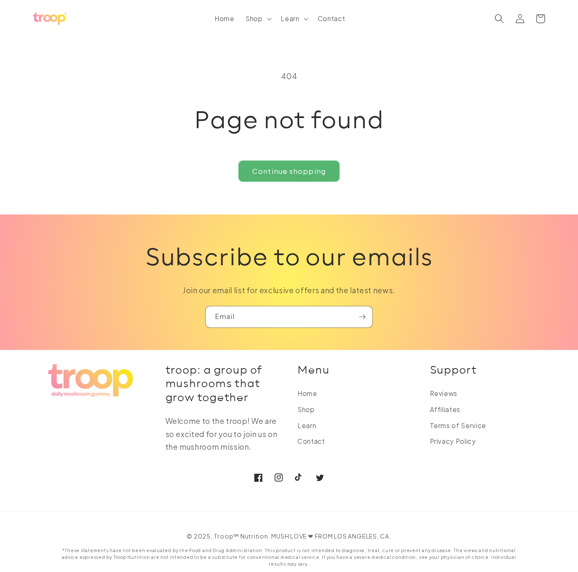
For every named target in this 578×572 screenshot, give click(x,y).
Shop (306, 409)
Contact (311, 441)
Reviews (444, 393)
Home (307, 393)
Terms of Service (458, 425)
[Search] (499, 18)
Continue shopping (289, 171)
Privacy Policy (453, 441)
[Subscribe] (362, 317)
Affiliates (445, 409)
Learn (306, 425)
